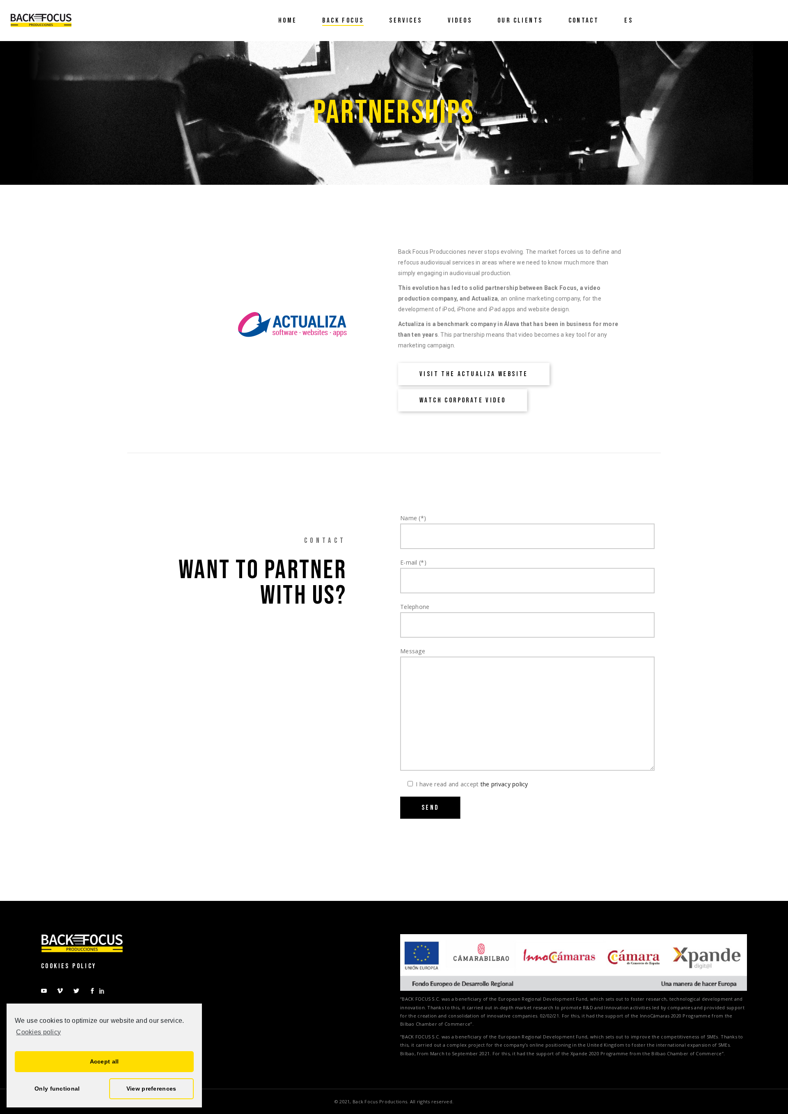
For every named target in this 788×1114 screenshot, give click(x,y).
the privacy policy (504, 784)
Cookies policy (38, 1032)
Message (412, 651)
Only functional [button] (57, 1088)
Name (413, 518)
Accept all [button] (104, 1061)
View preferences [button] (151, 1088)
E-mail (413, 562)
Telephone (415, 607)
